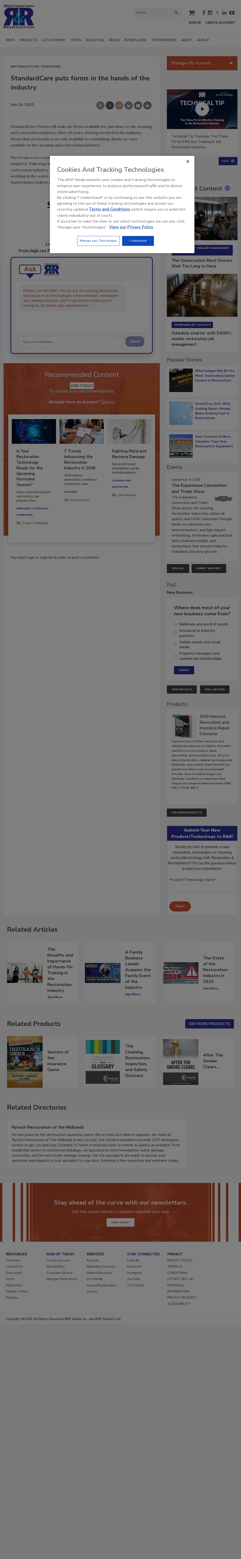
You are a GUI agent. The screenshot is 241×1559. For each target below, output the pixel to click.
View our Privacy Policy (131, 227)
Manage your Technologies (98, 241)
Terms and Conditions (109, 209)
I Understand (138, 241)
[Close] (188, 161)
